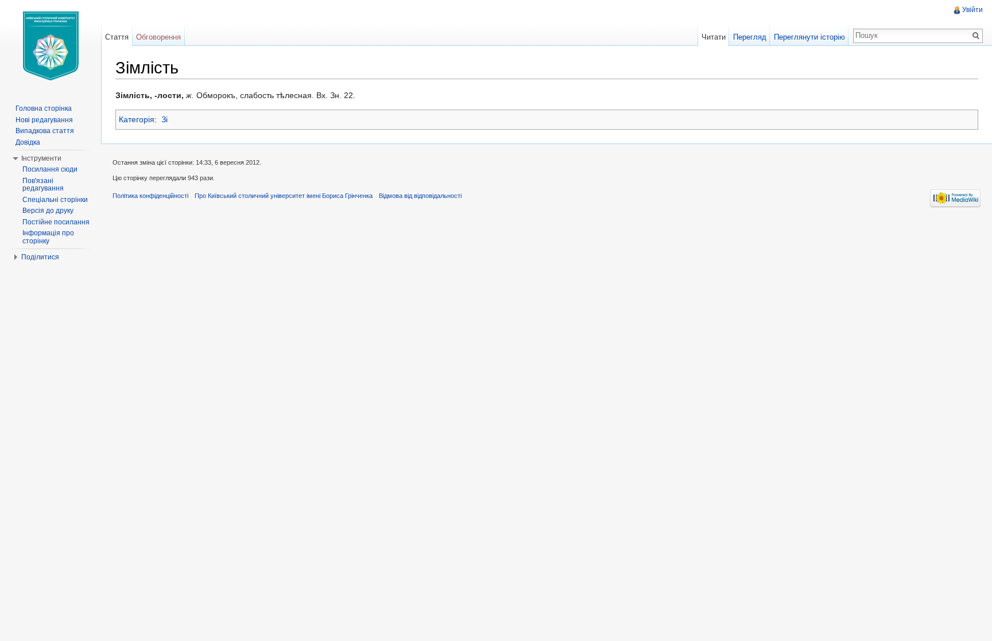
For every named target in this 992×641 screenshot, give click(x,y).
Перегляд (749, 37)
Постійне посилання (56, 222)
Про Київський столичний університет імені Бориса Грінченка (284, 195)
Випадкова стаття (45, 131)
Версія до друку (47, 211)
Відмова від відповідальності (420, 195)
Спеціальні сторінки (55, 200)
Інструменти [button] (41, 158)
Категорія (136, 119)
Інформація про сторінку (48, 237)
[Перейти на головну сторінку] (50, 46)
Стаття (117, 37)
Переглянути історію (809, 37)
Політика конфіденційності (150, 195)
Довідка (28, 142)
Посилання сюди (50, 169)
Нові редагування (44, 120)
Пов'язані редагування (43, 185)
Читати (714, 37)
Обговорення (158, 37)
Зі (164, 119)
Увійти (972, 10)
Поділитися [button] (40, 257)
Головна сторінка (44, 108)
